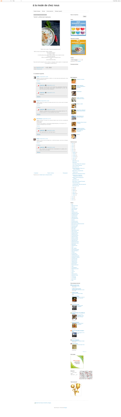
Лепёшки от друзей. (58, 11)
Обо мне (43, 11)
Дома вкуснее (74, 227)
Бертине (73, 219)
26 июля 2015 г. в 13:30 (51, 147)
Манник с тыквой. (80, 103)
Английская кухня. (75, 214)
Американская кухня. (75, 213)
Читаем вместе (74, 267)
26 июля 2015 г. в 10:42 (44, 138)
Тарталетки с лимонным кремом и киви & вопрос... (81, 110)
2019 (73, 145)
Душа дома (73, 228)
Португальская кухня (75, 249)
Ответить (38, 80)
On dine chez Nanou (75, 296)
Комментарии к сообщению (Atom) (46, 174)
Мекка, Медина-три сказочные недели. (80, 116)
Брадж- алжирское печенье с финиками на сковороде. (81, 86)
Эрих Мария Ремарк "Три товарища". (79, 163)
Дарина (38, 76)
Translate (79, 61)
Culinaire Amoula (75, 292)
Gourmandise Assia (75, 285)
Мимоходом (74, 244)
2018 (73, 146)
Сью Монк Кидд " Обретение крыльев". (79, 184)
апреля (74, 190)
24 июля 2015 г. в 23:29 (51, 109)
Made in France (74, 209)
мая (73, 189)
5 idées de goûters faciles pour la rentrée (78, 289)
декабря (74, 152)
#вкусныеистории (75, 205)
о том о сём (74, 276)
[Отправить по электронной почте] (46, 67)
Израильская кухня (75, 232)
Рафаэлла (39, 100)
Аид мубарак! (79, 91)
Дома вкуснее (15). (75, 166)
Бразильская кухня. (75, 222)
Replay (73, 210)
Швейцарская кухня (75, 268)
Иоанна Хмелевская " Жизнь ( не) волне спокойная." (78, 169)
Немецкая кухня (74, 245)
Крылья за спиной (75, 237)
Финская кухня (74, 263)
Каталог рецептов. (50, 11)
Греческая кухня (74, 226)
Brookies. (78, 134)
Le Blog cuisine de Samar (76, 288)
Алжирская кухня (75, 212)
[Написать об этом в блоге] (47, 67)
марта (74, 192)
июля (74, 159)
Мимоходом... (74, 162)
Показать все (84, 351)
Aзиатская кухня (74, 208)
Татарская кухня (74, 258)
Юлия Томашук (39, 118)
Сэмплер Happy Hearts (81, 344)
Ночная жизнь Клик (75, 304)
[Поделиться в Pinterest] (51, 67)
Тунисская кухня (74, 259)
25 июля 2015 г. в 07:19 (47, 118)
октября (74, 155)
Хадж (72, 266)
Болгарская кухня (75, 221)
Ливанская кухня (74, 240)
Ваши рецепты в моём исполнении (78, 223)
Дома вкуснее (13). (75, 185)
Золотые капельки (75, 322)
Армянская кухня (75, 217)
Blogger (65, 407)
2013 (73, 198)
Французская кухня (75, 264)
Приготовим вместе (75, 250)
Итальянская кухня (75, 235)
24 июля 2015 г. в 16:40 (44, 76)
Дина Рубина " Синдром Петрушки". (78, 181)
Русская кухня (74, 253)
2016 (73, 149)
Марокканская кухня (75, 241)
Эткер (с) (73, 271)
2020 (73, 143)
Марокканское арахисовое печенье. (78, 173)
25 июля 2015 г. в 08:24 (51, 130)
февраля (74, 193)
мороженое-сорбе (75, 275)
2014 (73, 196)
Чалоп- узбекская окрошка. (77, 165)
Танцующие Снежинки (75, 257)
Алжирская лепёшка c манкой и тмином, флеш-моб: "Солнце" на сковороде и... (81, 130)
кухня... (73, 272)
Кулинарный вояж (75, 239)
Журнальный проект (75, 230)
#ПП (72, 204)
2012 (73, 199)
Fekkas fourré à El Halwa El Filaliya (77, 293)
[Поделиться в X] (48, 67)
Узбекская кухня (74, 262)
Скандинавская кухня (75, 255)
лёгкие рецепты (74, 273)
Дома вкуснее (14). (75, 179)
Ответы (39, 83)
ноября (74, 153)
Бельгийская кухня (75, 218)
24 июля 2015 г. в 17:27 (51, 85)
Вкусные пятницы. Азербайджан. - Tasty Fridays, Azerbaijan (80, 315)
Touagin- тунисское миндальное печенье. (80, 98)
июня (74, 187)
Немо (72, 246)
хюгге (72, 280)
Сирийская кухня (75, 254)
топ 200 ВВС (74, 277)
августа (74, 158)
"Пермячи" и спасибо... (81, 79)
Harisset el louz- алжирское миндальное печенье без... (77, 175)
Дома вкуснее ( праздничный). (77, 170)
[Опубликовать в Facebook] (49, 67)
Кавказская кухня (75, 236)
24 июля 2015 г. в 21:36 (45, 100)
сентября (74, 156)
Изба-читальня (74, 231)
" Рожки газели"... (75, 172)
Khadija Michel (42, 85)
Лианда (38, 138)
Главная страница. (37, 11)
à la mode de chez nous (46, 5)
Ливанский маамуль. (76, 182)
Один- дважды (74, 248)
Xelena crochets (75, 343)
